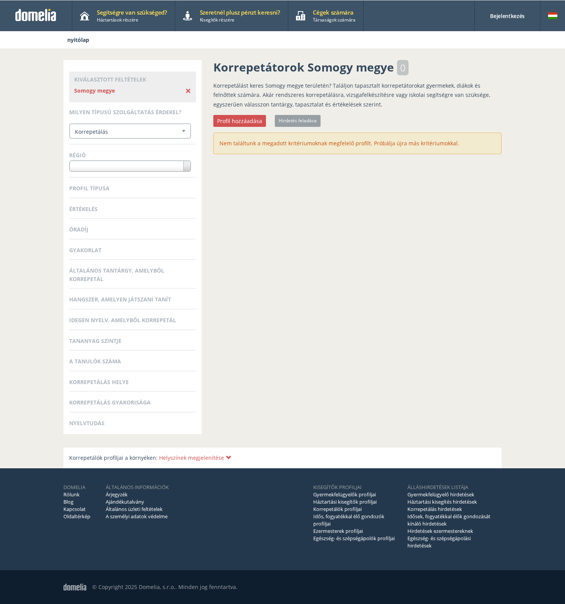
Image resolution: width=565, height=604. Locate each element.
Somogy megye (94, 90)
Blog (68, 501)
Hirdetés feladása (298, 120)
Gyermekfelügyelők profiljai (344, 494)
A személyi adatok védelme (137, 516)
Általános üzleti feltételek (134, 509)
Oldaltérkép (76, 516)
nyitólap (78, 39)
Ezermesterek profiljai (338, 530)
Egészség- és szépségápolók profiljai (354, 538)
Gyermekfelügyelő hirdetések (440, 494)
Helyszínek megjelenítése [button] (192, 457)
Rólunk (71, 494)
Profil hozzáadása (239, 121)
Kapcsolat (74, 509)
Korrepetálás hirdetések (434, 509)
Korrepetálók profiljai (337, 509)
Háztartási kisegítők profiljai (345, 501)
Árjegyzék (117, 494)
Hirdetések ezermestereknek (440, 530)
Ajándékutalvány (125, 501)
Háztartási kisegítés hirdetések (442, 501)
